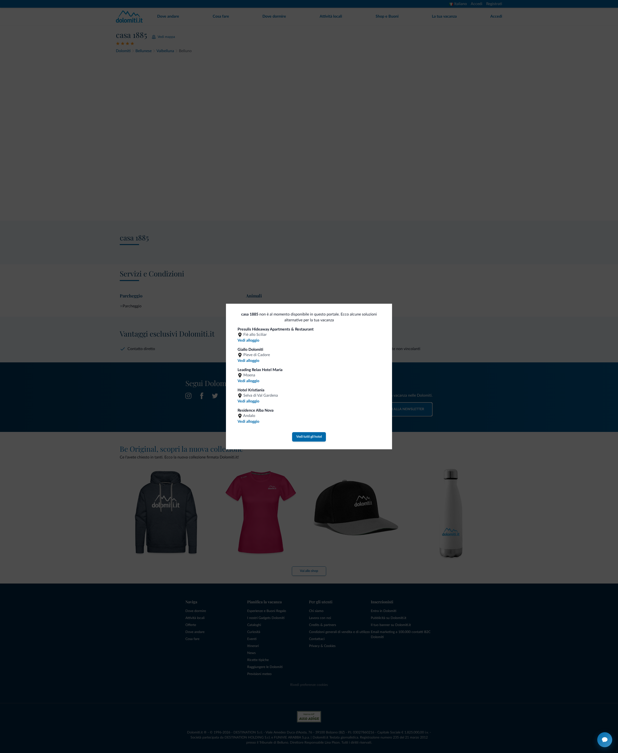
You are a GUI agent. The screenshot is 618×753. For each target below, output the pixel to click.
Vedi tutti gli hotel (309, 436)
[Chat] (604, 739)
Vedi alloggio (248, 340)
